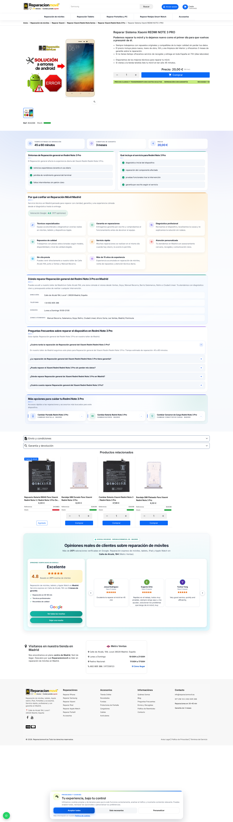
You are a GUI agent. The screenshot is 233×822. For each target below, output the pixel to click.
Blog (139, 698)
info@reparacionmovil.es (184, 694)
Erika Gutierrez (146, 587)
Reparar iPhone (69, 694)
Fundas (103, 702)
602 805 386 (96, 666)
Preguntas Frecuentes (146, 702)
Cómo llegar (139, 666)
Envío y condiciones (39, 438)
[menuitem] (54, 16)
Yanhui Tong (111, 587)
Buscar (146, 6)
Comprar (176, 74)
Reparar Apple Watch (71, 709)
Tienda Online (105, 694)
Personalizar (158, 810)
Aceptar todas (74, 810)
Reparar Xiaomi (69, 702)
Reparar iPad (68, 705)
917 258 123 (180, 699)
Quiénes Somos (144, 694)
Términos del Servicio (198, 739)
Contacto (141, 712)
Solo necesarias (116, 810)
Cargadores (105, 709)
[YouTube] (32, 718)
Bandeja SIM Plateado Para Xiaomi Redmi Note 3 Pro (152, 498)
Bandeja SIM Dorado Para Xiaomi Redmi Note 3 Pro (77, 498)
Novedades (104, 698)
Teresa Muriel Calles (182, 587)
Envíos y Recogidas (145, 705)
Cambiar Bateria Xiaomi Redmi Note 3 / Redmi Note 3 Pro (116, 498)
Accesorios (67, 716)
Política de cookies (82, 816)
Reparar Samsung (70, 698)
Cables (103, 712)
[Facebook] (27, 718)
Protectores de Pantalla (109, 705)
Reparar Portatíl (69, 712)
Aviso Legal (165, 739)
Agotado (42, 523)
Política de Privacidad (180, 739)
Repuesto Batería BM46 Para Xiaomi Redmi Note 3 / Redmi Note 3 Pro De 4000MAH (41, 499)
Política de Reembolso (146, 709)
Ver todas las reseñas (56, 614)
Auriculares (104, 716)
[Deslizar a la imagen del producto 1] (28, 113)
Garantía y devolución (40, 445)
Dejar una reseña (56, 620)
